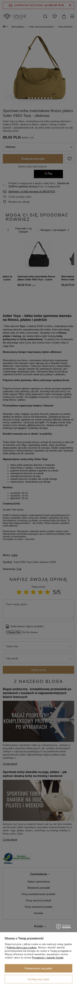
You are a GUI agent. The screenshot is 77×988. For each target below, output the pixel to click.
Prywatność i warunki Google (47, 957)
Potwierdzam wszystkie (38, 968)
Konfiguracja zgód (38, 979)
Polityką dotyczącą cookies (22, 947)
